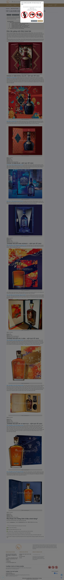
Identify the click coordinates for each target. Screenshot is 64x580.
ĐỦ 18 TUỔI (40, 20)
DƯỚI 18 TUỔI (34, 20)
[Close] (42, 3)
